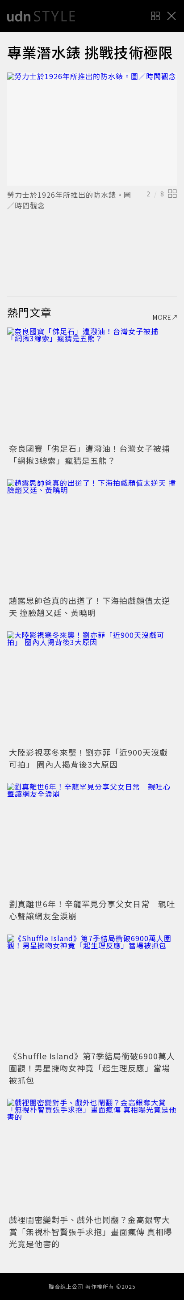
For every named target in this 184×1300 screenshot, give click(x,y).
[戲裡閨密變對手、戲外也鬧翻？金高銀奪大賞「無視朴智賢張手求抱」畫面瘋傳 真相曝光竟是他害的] (92, 1155)
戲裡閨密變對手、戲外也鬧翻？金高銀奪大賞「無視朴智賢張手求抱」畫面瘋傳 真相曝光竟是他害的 (90, 1231)
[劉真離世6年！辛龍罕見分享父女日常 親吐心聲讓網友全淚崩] (92, 839)
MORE (162, 317)
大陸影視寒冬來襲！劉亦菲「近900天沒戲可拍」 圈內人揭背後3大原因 (88, 758)
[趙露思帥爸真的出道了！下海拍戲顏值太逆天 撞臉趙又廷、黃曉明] (92, 535)
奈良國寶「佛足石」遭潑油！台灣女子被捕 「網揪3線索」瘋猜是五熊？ (94, 454)
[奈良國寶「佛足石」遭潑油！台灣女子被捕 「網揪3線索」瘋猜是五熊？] (92, 384)
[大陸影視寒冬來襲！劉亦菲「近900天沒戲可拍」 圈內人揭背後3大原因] (92, 687)
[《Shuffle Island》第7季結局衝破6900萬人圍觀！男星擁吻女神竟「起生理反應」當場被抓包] (92, 991)
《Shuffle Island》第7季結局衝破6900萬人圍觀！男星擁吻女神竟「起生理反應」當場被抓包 (92, 1068)
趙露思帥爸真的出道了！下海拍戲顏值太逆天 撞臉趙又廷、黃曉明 (89, 606)
